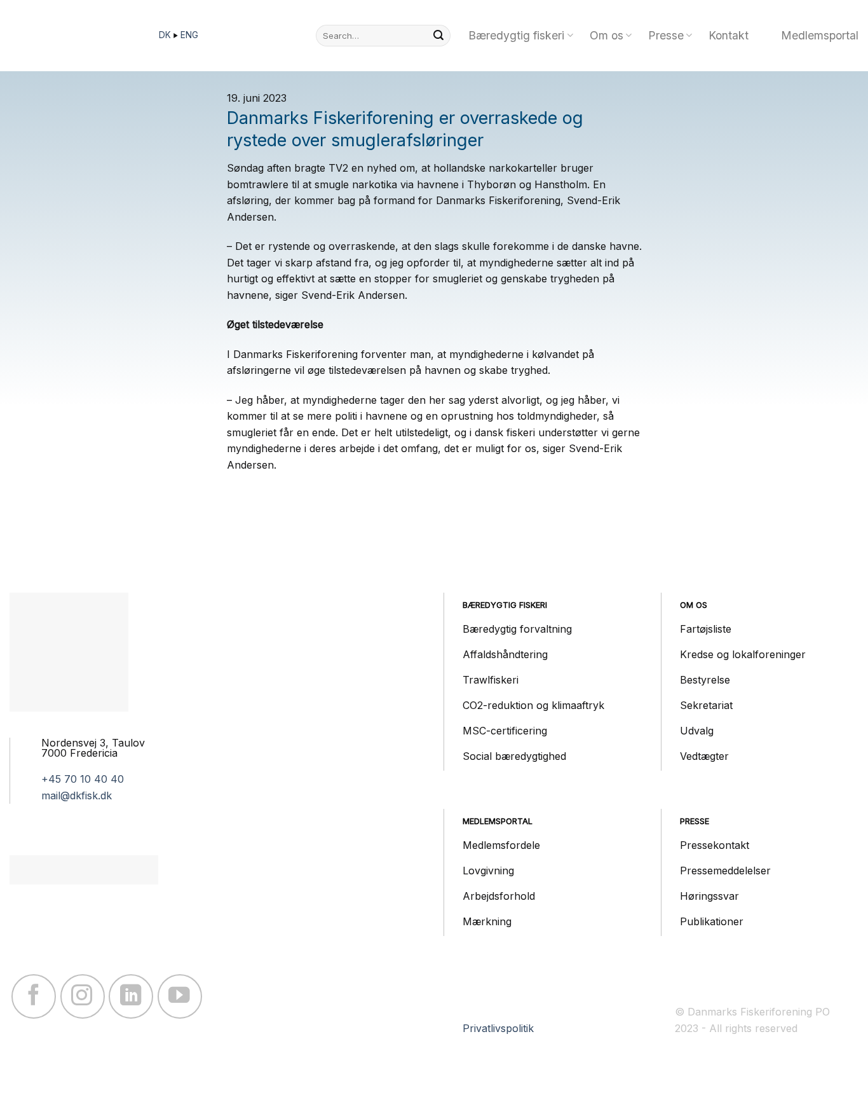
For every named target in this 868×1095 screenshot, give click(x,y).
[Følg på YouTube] (180, 996)
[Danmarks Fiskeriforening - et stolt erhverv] (73, 35)
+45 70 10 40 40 (82, 779)
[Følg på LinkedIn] (131, 996)
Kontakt (729, 35)
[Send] (438, 35)
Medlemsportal (819, 35)
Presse (666, 35)
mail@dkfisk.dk (76, 795)
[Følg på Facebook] (33, 996)
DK (166, 35)
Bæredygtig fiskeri (516, 35)
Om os (606, 35)
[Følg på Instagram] (82, 996)
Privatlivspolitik (498, 1028)
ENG (189, 35)
